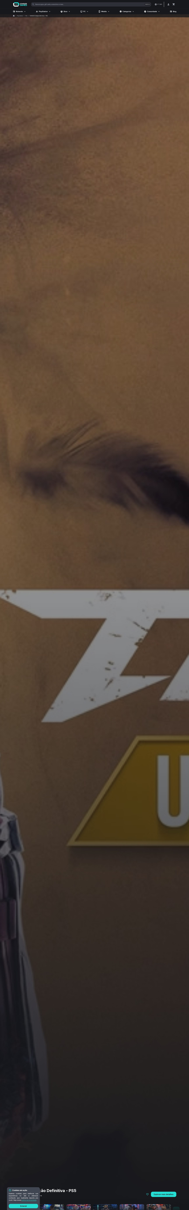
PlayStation (20, 15)
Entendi (23, 1206)
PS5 (26, 15)
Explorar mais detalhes (163, 1194)
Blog (174, 11)
